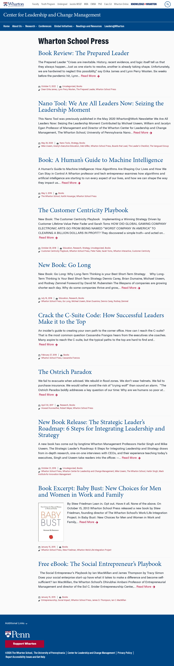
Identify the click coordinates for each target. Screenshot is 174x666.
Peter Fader (96, 251)
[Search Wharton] (168, 4)
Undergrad (62, 4)
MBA (86, 4)
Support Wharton (24, 644)
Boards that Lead (119, 146)
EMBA (93, 4)
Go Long (67, 301)
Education (67, 248)
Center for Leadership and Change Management (91, 653)
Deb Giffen (85, 146)
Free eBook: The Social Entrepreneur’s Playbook (99, 564)
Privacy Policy (125, 653)
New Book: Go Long (64, 265)
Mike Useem (46, 146)
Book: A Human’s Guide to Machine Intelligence (100, 160)
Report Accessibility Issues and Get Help (25, 657)
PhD (100, 4)
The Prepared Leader (85, 90)
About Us (17, 26)
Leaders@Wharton (114, 26)
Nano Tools (65, 143)
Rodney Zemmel (121, 301)
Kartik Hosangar (68, 196)
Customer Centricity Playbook (54, 251)
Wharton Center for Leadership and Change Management (88, 471)
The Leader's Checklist (138, 146)
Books (79, 86)
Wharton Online (121, 4)
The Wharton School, (22, 653)
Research (30, 26)
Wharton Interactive (122, 251)
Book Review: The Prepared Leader (83, 53)
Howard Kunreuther (50, 408)
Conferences (45, 26)
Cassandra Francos (71, 358)
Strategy (74, 143)
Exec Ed (108, 4)
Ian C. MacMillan (118, 600)
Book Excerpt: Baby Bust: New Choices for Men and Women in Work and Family (99, 492)
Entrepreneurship (49, 600)
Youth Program (48, 4)
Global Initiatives (63, 26)
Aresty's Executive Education (66, 146)
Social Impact (64, 600)
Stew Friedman (69, 550)
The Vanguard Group (159, 146)
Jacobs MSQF (76, 4)
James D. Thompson (101, 600)
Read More (88, 76)
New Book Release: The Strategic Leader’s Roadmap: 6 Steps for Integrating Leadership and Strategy (101, 429)
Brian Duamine (93, 301)
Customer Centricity (141, 251)
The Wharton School (50, 196)
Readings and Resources (89, 26)
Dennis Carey (107, 301)
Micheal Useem (78, 301)
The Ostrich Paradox (65, 372)
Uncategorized (68, 86)
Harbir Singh (152, 471)
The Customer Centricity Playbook (83, 210)
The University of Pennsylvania (49, 653)
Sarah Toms (107, 251)
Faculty (35, 4)
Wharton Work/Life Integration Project (94, 550)
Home (6, 26)
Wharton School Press (106, 90)
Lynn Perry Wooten (66, 90)
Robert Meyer (66, 408)
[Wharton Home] (13, 4)
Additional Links (15, 623)
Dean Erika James (49, 90)
